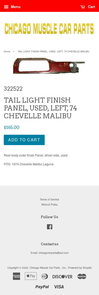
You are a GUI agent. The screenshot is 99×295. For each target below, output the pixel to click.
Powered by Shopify (80, 267)
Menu (15, 6)
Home (7, 51)
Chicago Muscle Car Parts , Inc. (48, 267)
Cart (91, 6)
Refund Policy (49, 204)
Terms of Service (49, 199)
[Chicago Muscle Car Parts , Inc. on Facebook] (50, 228)
